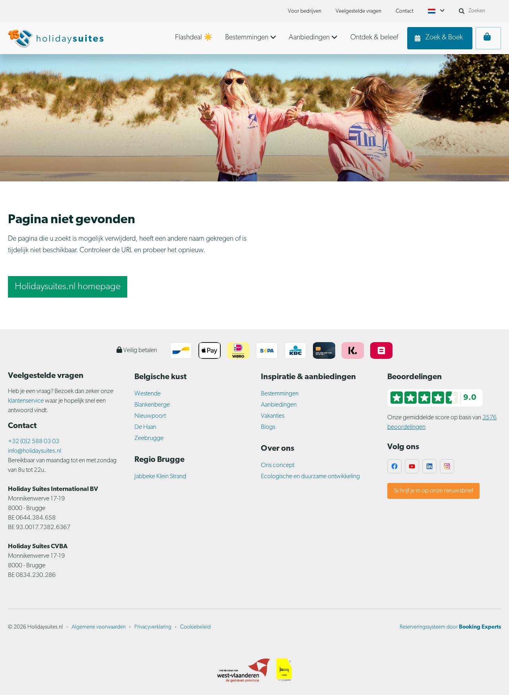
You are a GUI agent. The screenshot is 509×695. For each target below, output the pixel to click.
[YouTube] (412, 466)
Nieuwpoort (150, 416)
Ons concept (277, 465)
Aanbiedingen (279, 405)
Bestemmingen (280, 394)
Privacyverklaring (152, 627)
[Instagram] (447, 466)
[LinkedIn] (429, 466)
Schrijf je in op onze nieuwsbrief (433, 491)
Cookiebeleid (195, 627)
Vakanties (272, 416)
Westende (147, 394)
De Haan (145, 427)
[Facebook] (394, 466)
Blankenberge (152, 405)
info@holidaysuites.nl (34, 451)
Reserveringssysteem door (450, 627)
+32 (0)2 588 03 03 (33, 441)
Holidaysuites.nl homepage (67, 287)
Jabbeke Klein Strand (160, 476)
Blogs (268, 427)
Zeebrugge (148, 438)
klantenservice (26, 401)
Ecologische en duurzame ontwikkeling (310, 476)
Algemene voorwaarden (99, 627)
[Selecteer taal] (436, 11)
